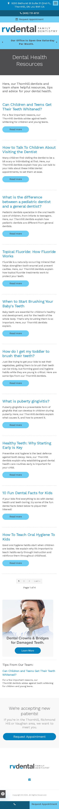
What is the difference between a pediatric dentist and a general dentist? (26, 202)
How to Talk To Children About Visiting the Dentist (29, 149)
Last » (37, 581)
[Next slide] (56, 42)
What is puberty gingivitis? (25, 401)
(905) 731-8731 (31, 13)
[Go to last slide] (2, 42)
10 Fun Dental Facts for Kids (27, 493)
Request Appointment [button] (30, 19)
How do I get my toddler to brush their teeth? (25, 353)
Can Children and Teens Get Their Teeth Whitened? (27, 106)
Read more (16, 129)
